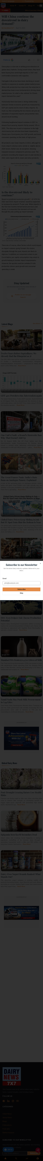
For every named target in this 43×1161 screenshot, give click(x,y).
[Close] (40, 563)
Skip (21, 593)
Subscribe (21, 589)
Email (5, 578)
